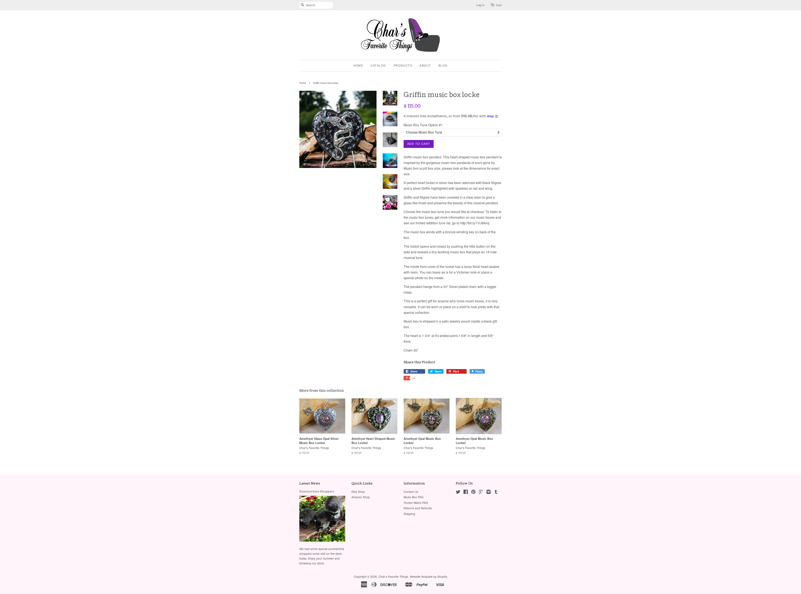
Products (403, 65)
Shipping (409, 514)
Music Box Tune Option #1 (423, 124)
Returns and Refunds (418, 508)
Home (358, 65)
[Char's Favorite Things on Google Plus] (481, 492)
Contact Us (411, 491)
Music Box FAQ (413, 497)
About (425, 65)
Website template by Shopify (428, 576)
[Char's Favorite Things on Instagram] (488, 492)
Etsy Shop (358, 491)
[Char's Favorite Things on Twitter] (458, 492)
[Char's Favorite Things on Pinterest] (473, 492)
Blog (443, 65)
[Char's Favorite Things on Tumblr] (496, 492)
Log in (480, 5)
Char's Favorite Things (393, 576)
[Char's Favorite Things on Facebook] (465, 492)
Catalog (378, 65)
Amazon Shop (360, 497)
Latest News (309, 483)
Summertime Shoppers (316, 491)
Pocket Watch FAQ (416, 503)
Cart (499, 5)
